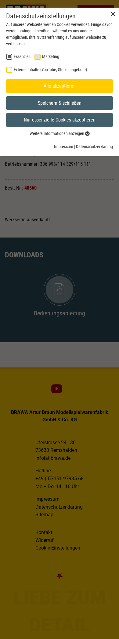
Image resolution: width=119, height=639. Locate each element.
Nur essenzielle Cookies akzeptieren (60, 120)
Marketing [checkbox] (50, 56)
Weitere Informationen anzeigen (57, 133)
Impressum (63, 146)
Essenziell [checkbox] (22, 56)
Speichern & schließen (59, 103)
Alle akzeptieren (60, 86)
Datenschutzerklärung (94, 146)
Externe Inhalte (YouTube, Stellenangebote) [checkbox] (50, 69)
